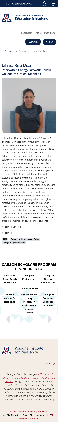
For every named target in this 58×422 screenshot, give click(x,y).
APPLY (49, 41)
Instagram (49, 32)
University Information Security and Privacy (29, 411)
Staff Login (50, 363)
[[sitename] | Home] (29, 18)
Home (11, 51)
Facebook (26, 32)
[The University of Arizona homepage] (17, 3)
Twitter (37, 32)
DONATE (33, 41)
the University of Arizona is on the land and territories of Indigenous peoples (29, 378)
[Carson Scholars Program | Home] (29, 351)
